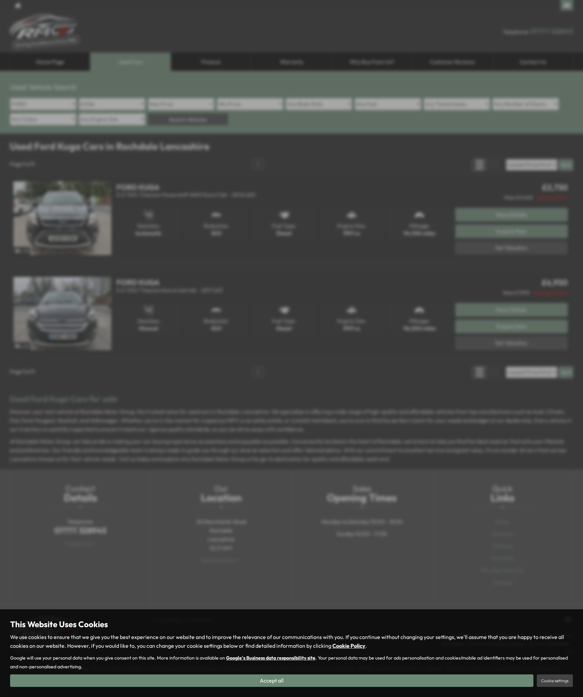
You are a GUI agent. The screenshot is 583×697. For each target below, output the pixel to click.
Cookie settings (554, 680)
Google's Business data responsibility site (270, 658)
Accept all (272, 680)
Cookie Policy (348, 645)
